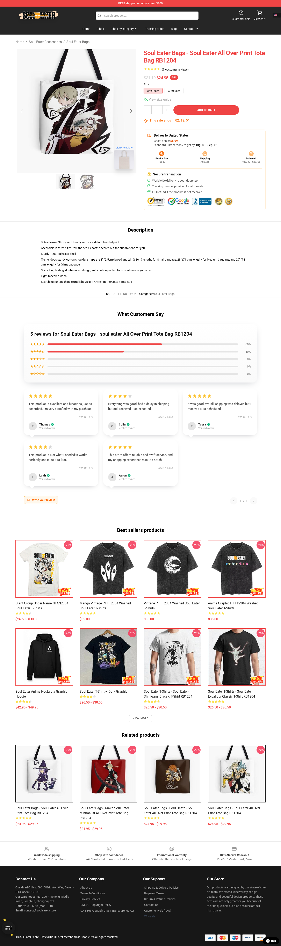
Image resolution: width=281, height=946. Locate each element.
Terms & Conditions (92, 893)
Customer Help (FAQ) (157, 910)
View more (141, 718)
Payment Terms (154, 893)
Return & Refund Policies (159, 899)
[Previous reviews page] (233, 500)
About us (86, 887)
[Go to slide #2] (87, 181)
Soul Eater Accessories (45, 42)
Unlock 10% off (8, 928)
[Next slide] (131, 111)
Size (146, 84)
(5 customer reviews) (175, 69)
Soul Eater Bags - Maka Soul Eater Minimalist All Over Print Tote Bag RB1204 (104, 813)
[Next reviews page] (253, 500)
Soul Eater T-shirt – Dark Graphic (103, 691)
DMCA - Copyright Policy (95, 905)
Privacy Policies (90, 899)
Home (19, 42)
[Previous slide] (21, 111)
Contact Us (151, 905)
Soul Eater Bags (77, 42)
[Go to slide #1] (65, 181)
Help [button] (273, 940)
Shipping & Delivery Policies (161, 887)
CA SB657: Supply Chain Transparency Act (107, 910)
